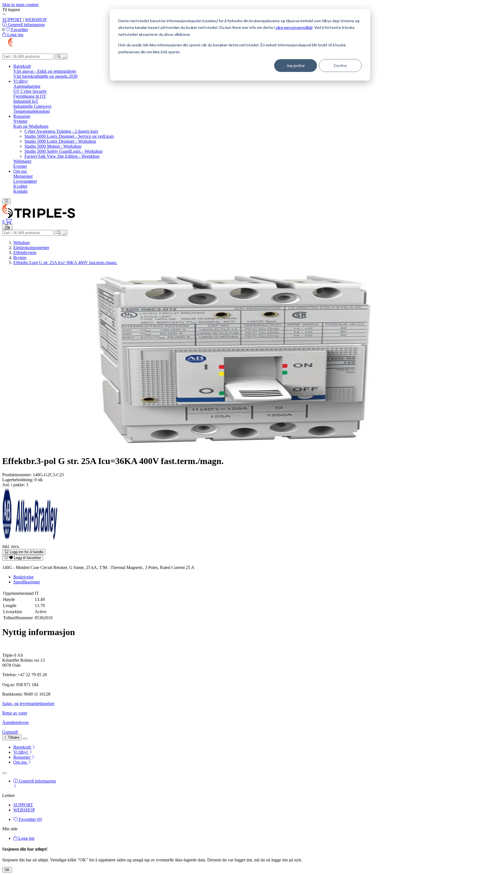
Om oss (20, 171)
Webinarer (22, 161)
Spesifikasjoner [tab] (26, 582)
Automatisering (26, 86)
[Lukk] (25, 738)
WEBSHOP (36, 19)
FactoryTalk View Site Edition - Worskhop (61, 156)
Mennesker (23, 176)
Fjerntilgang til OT (29, 96)
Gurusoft (10, 731)
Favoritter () (30, 819)
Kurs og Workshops (30, 126)
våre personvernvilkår (294, 27)
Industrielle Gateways (32, 106)
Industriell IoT (25, 101)
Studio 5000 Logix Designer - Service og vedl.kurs (69, 136)
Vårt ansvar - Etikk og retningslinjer (44, 71)
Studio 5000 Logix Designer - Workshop (60, 141)
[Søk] (61, 56)
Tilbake (13, 737)
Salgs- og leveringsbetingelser (28, 703)
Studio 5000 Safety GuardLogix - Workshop (63, 151)
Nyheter (20, 121)
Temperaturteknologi (31, 111)
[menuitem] (245, 747)
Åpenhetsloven (15, 722)
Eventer (20, 166)
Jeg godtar (295, 65)
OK (7, 870)
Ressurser (21, 116)
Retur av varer (14, 713)
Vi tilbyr (20, 81)
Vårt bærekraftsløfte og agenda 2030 (45, 76)
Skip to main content (20, 4)
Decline (340, 65)
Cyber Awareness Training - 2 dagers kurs (61, 131)
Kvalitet (20, 186)
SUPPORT (12, 19)
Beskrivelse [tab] (23, 577)
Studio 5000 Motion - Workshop (52, 146)
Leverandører (25, 181)
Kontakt (20, 191)
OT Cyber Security (30, 91)
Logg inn (25, 838)
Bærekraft (22, 66)
